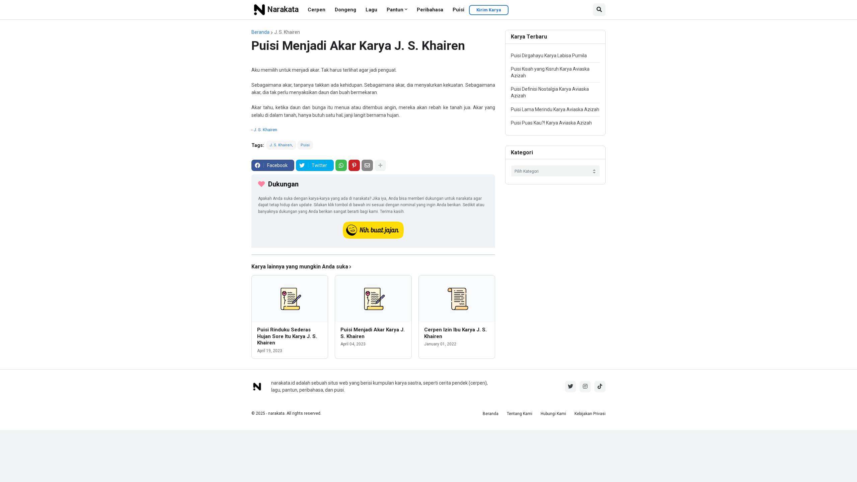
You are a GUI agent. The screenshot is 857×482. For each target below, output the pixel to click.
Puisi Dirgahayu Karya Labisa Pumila (549, 55)
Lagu (371, 10)
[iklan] (373, 254)
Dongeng (345, 10)
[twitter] (570, 386)
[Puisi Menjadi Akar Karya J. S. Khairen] (373, 298)
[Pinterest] (354, 165)
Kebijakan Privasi (590, 413)
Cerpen (316, 10)
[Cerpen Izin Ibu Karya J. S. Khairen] (457, 298)
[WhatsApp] (341, 165)
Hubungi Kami (553, 413)
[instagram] (585, 386)
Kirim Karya (488, 9)
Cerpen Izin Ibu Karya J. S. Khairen (455, 333)
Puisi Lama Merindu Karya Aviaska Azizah (555, 109)
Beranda (260, 32)
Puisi (458, 10)
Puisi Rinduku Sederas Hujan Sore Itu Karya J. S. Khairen (287, 336)
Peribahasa (430, 10)
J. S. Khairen (287, 32)
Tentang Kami (519, 413)
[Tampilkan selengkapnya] (380, 165)
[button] (599, 9)
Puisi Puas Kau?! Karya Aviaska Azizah (551, 123)
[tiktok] (600, 386)
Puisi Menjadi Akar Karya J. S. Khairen (372, 333)
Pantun (395, 10)
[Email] (367, 165)
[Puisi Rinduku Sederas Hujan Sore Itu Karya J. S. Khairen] (290, 298)
